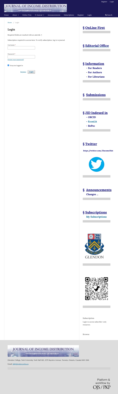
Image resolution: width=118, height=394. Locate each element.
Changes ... (92, 194)
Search (109, 15)
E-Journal (39, 15)
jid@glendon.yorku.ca (20, 364)
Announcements (54, 15)
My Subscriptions (96, 216)
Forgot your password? (16, 60)
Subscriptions (69, 15)
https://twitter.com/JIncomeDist (98, 149)
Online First (26, 15)
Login (89, 15)
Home (6, 15)
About (14, 15)
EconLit (92, 121)
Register (81, 15)
